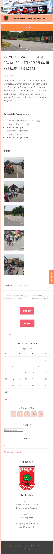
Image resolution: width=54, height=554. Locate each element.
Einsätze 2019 (22, 285)
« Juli (5, 399)
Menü (28, 27)
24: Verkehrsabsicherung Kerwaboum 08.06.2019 (15, 297)
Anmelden (7, 445)
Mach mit (27, 323)
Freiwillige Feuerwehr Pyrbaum (29, 18)
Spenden (27, 310)
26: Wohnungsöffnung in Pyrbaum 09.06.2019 (40, 297)
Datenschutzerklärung (12, 452)
